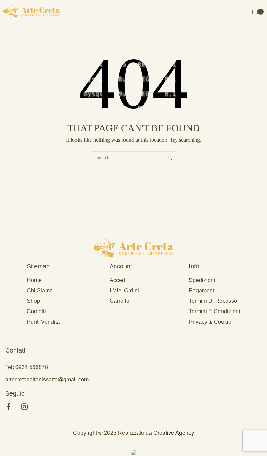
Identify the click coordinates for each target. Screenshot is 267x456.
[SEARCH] (169, 157)
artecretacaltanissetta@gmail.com (47, 379)
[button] (258, 11)
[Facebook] (8, 406)
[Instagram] (24, 406)
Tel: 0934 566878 (26, 367)
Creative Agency (173, 433)
